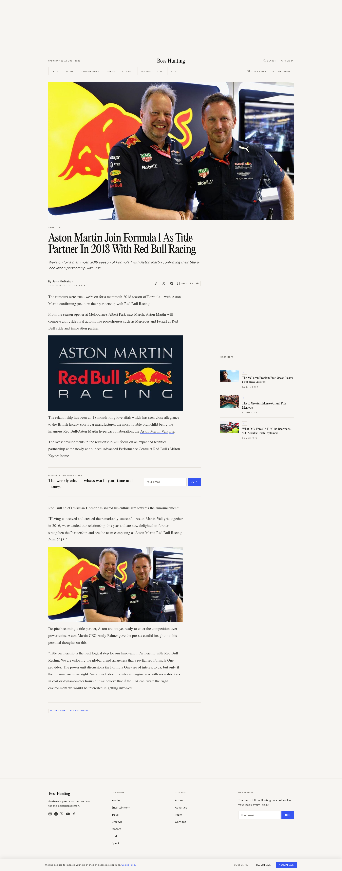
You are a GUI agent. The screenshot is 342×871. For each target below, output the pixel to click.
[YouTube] (68, 814)
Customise (241, 864)
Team (178, 814)
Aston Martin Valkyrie (157, 431)
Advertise (181, 807)
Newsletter (258, 71)
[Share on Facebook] (172, 283)
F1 (60, 227)
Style (160, 71)
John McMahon (62, 281)
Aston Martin (58, 711)
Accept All (286, 864)
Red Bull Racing (79, 711)
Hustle (70, 71)
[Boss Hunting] (171, 61)
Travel (111, 71)
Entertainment (91, 71)
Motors (146, 71)
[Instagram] (50, 814)
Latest (56, 71)
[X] (62, 813)
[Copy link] (156, 283)
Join (194, 481)
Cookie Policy (128, 864)
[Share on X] (164, 283)
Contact (180, 822)
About (179, 800)
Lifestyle (128, 71)
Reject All (263, 864)
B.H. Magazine (282, 71)
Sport (174, 71)
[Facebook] (56, 814)
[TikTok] (74, 813)
